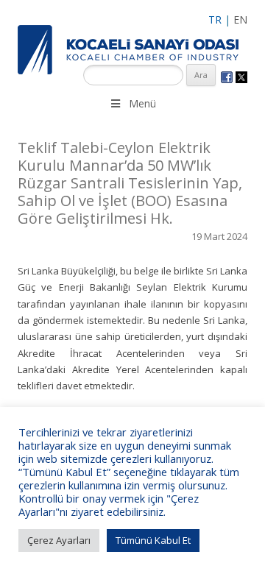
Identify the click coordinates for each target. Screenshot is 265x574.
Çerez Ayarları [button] (59, 540)
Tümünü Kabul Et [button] (153, 540)
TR (215, 19)
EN (240, 19)
